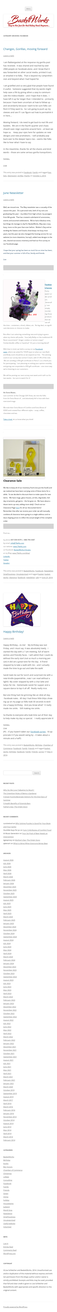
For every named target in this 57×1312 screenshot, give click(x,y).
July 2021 (7, 1063)
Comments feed (9, 1250)
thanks (27, 175)
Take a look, (7, 419)
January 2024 (8, 963)
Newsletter (48, 571)
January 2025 (8, 923)
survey (41, 751)
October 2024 (8, 933)
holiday (6, 1200)
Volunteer (7, 1227)
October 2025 (8, 893)
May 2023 (7, 990)
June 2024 (7, 947)
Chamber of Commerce (12, 1170)
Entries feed (8, 1247)
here (18, 508)
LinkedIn (6, 556)
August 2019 (8, 1097)
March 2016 (8, 1107)
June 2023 (7, 987)
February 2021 (9, 1080)
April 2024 (7, 953)
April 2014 (7, 1133)
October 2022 (8, 1013)
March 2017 (8, 1100)
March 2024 (8, 957)
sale (37, 577)
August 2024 (8, 940)
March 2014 (8, 1137)
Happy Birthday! (13, 631)
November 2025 (9, 890)
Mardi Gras (7, 1210)
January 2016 (8, 1113)
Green (5, 1193)
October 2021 (8, 1053)
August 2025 (8, 900)
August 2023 (8, 980)
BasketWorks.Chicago (22, 550)
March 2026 (8, 877)
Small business (9, 574)
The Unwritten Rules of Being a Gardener (20, 793)
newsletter (30, 577)
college (6, 1177)
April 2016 (7, 1103)
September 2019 (10, 1093)
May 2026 (7, 870)
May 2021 (7, 1070)
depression (12, 175)
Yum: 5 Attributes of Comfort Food (37, 830)
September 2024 (10, 937)
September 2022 (10, 1017)
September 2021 (10, 1057)
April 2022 (7, 1033)
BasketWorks (29, 571)
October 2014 (8, 1120)
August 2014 (8, 1123)
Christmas (7, 1173)
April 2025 (7, 913)
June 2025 (7, 907)
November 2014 (9, 1117)
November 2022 (9, 1010)
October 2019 (8, 1090)
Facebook (28, 172)
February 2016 (9, 1110)
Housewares (8, 1203)
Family (35, 172)
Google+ (6, 563)
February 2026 (9, 880)
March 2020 (8, 1087)
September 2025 (10, 897)
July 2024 (7, 943)
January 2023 (8, 1003)
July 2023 (7, 983)
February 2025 (9, 920)
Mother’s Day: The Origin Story (27, 840)
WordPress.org (9, 1253)
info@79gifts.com (17, 543)
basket (41, 574)
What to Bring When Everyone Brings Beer (30, 843)
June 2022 (7, 1027)
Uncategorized (22, 574)
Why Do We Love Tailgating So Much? (18, 790)
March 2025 (8, 917)
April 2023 (7, 993)
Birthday (38, 745)
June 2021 (7, 1067)
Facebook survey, (38, 731)
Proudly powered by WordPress (15, 1307)
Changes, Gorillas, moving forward (25, 49)
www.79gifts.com (19, 546)
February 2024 (9, 960)
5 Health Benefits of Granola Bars (16, 803)
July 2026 (7, 863)
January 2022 (8, 1043)
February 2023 (9, 1000)
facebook (21, 577)
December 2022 (9, 1007)
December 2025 (9, 887)
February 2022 (9, 1040)
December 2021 (9, 1047)
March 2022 (8, 1037)
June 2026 (7, 866)
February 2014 (9, 1140)
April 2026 (7, 873)
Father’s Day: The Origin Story (15, 806)
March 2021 (8, 1077)
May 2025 (7, 910)
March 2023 (8, 997)
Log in (5, 1243)
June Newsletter (13, 193)
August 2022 (8, 1020)
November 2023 (9, 970)
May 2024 (7, 950)
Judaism (6, 1207)
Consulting (7, 1180)
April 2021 (7, 1073)
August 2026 (8, 860)
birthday (12, 751)
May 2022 (7, 1030)
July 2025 (7, 903)
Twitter (6, 560)
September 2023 (10, 977)
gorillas (20, 175)
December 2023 (9, 967)
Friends (31, 748)
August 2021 (8, 1060)
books (5, 1163)
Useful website (9, 1223)
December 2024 (9, 927)
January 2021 (8, 1083)
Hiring (5, 1197)
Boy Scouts (7, 1167)
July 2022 (7, 1023)
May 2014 (7, 1130)
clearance (13, 577)
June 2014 (7, 1127)
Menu (28, 9)
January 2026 (8, 883)
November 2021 (9, 1050)
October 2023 (8, 973)
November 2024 (9, 930)
